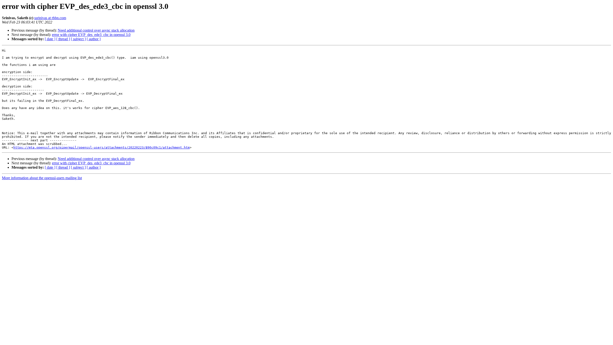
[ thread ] (63, 39)
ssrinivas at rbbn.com (50, 18)
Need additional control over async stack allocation (96, 30)
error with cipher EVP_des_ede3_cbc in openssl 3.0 (91, 35)
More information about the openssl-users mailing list (42, 178)
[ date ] (50, 39)
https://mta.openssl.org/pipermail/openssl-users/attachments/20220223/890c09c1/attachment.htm (101, 147)
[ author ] (94, 39)
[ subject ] (78, 39)
